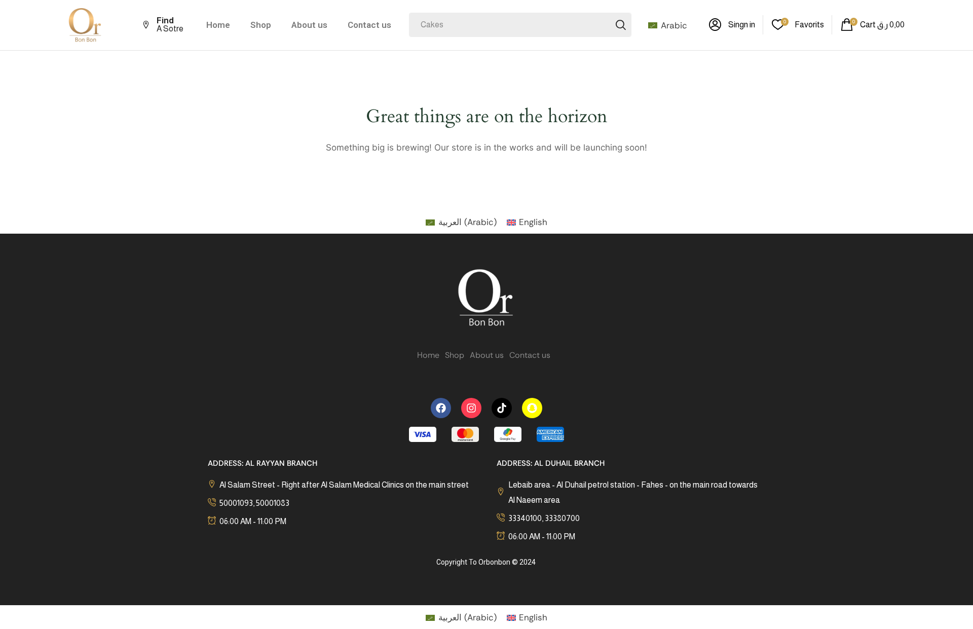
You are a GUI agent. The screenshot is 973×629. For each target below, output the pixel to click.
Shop (260, 25)
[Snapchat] (532, 408)
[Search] (621, 24)
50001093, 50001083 (254, 503)
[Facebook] (441, 408)
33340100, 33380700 (544, 518)
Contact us (369, 25)
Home (218, 25)
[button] (732, 24)
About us (309, 25)
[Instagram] (471, 408)
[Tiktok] (502, 408)
